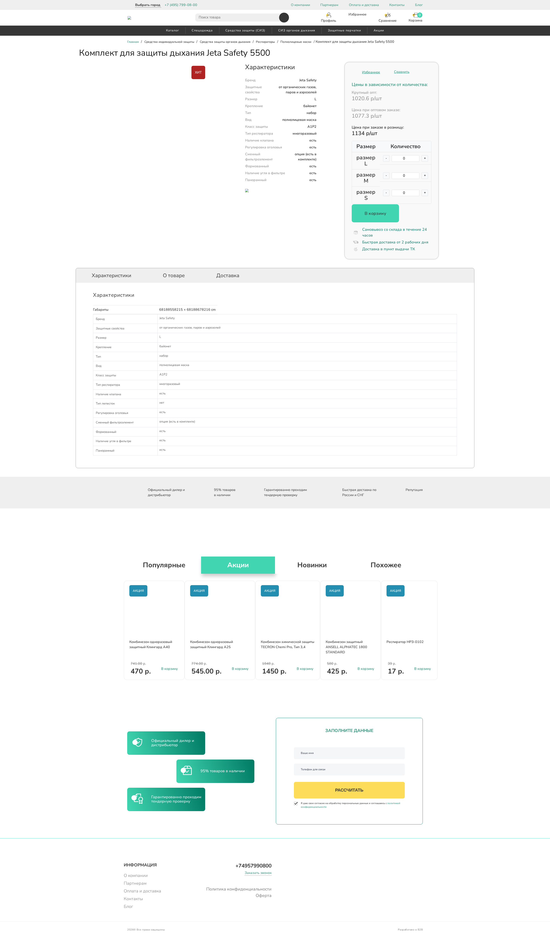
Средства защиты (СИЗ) (245, 30)
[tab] (111, 275)
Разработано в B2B (410, 929)
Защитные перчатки (344, 30)
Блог (419, 5)
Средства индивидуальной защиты (169, 42)
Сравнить (401, 71)
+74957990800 (253, 865)
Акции (379, 30)
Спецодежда (202, 30)
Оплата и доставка (364, 5)
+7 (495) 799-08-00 (181, 5)
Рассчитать (349, 790)
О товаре (174, 275)
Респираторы (265, 42)
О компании (300, 5)
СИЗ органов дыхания (296, 30)
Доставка (227, 275)
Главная (133, 42)
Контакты (397, 5)
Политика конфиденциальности (239, 889)
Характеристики (111, 275)
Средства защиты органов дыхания (225, 42)
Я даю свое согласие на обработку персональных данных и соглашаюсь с (350, 805)
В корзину (376, 213)
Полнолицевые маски (295, 42)
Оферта (264, 895)
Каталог (172, 30)
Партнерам (329, 5)
